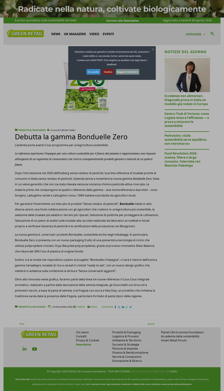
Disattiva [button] (108, 71)
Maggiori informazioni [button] (127, 71)
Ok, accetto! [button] (93, 71)
